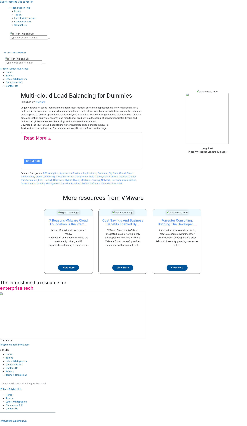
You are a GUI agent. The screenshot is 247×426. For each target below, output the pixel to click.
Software (95, 183)
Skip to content (8, 1)
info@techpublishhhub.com (14, 344)
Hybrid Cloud (72, 180)
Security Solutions (71, 183)
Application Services (70, 173)
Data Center (95, 176)
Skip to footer (25, 1)
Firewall (48, 180)
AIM (45, 173)
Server (85, 183)
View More (68, 267)
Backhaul (102, 173)
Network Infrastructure (124, 180)
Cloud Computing (45, 176)
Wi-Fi (119, 183)
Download (33, 161)
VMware (40, 101)
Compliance (81, 176)
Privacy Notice (110, 152)
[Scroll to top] (1, 424)
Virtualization (108, 183)
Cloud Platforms (65, 176)
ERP (40, 180)
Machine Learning (90, 180)
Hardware (58, 180)
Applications (89, 173)
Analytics (53, 173)
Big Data (113, 173)
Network (105, 180)
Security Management (48, 183)
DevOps (123, 176)
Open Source (28, 183)
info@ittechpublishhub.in (13, 420)
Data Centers (110, 176)
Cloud (122, 173)
